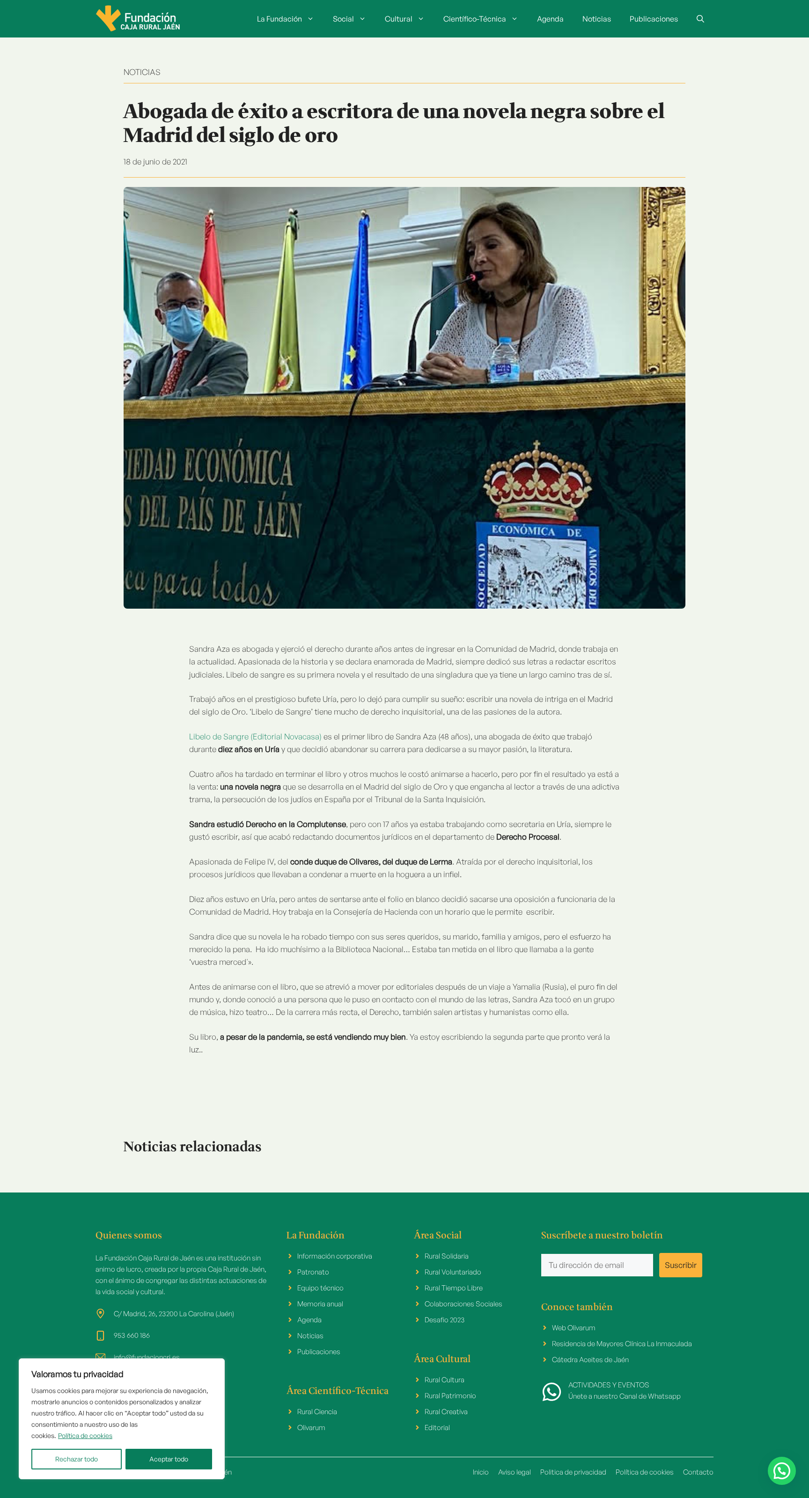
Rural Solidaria (447, 1256)
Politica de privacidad (573, 1472)
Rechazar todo (76, 1459)
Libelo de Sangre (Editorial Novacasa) (256, 736)
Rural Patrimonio (450, 1395)
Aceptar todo (168, 1459)
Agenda (550, 18)
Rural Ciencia (317, 1411)
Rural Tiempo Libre (454, 1287)
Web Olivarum (574, 1327)
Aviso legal (514, 1472)
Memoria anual (320, 1303)
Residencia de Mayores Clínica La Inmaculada (622, 1343)
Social (343, 18)
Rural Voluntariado (453, 1271)
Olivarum (311, 1427)
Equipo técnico (320, 1287)
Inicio (481, 1472)
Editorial (437, 1427)
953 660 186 (132, 1335)
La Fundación (279, 18)
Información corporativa (334, 1256)
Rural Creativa (446, 1411)
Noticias (596, 18)
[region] (122, 1418)
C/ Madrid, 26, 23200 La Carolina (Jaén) (174, 1313)
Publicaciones (654, 18)
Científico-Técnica (474, 18)
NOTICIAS (142, 72)
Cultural (398, 18)
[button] (700, 18)
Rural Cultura (444, 1379)
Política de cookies (85, 1435)
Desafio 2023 (445, 1319)
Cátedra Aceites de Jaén (590, 1359)
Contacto (698, 1472)
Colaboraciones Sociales (463, 1303)
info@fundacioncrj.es (147, 1357)
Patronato (313, 1271)
